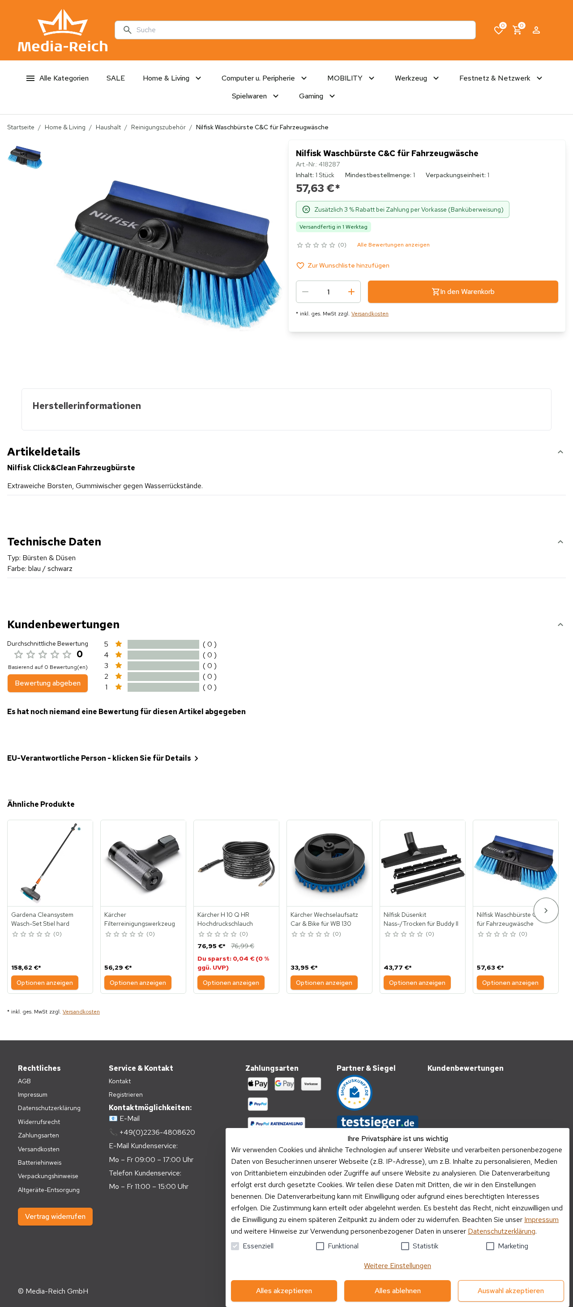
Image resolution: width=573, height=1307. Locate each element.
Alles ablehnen (398, 1290)
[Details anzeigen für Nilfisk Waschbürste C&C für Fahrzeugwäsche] (516, 863)
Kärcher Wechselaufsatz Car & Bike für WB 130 (324, 919)
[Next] (546, 910)
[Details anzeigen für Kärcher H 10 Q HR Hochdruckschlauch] (237, 863)
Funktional (343, 1246)
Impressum (541, 1219)
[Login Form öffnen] (536, 30)
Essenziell (258, 1246)
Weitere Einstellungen (397, 1265)
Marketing (513, 1246)
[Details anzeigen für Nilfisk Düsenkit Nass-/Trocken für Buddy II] (423, 863)
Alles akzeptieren (284, 1290)
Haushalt (108, 127)
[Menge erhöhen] (351, 291)
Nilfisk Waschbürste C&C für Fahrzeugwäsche (511, 919)
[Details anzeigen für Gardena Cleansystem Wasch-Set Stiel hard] (51, 863)
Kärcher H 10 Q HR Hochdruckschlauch (225, 919)
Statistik (425, 1246)
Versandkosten (370, 313)
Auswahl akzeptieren (511, 1290)
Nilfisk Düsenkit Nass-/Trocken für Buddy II (421, 919)
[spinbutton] (328, 291)
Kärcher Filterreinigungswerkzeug (139, 919)
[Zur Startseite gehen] (62, 30)
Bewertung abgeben (48, 683)
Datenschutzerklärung (501, 1231)
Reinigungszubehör (158, 127)
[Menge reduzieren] (305, 291)
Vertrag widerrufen (55, 1216)
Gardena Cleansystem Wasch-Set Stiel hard (42, 919)
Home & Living (65, 127)
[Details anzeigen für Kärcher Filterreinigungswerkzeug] (144, 863)
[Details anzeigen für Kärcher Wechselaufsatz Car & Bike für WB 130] (330, 863)
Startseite (20, 127)
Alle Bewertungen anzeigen (393, 244)
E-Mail (130, 1118)
